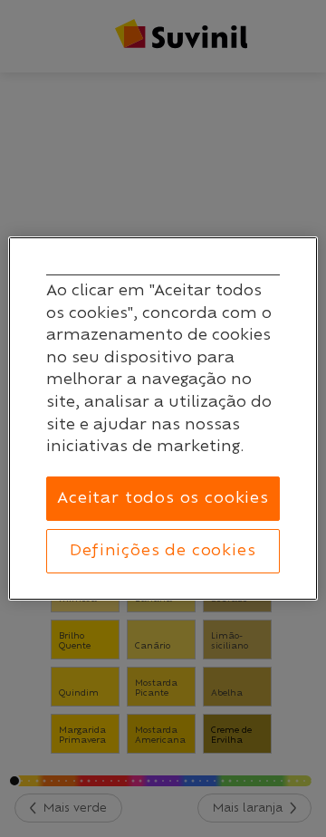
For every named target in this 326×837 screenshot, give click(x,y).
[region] (163, 418)
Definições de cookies (162, 551)
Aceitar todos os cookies (163, 498)
